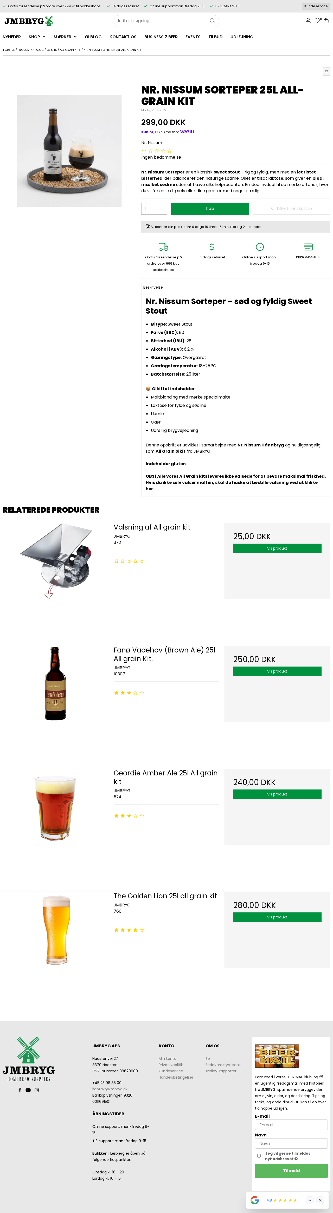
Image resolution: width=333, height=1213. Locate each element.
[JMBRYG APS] (29, 21)
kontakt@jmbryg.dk (109, 1089)
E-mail (262, 1116)
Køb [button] (210, 209)
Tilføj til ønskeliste (293, 209)
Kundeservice (316, 6)
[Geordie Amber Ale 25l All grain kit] (55, 822)
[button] (326, 71)
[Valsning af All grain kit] (55, 576)
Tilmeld (291, 1171)
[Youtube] (28, 1090)
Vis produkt (277, 548)
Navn (261, 1135)
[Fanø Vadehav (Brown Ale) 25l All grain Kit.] (55, 699)
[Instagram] (37, 1090)
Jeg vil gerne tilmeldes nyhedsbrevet (296, 1156)
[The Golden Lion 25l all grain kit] (55, 945)
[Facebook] (19, 1090)
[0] (317, 21)
